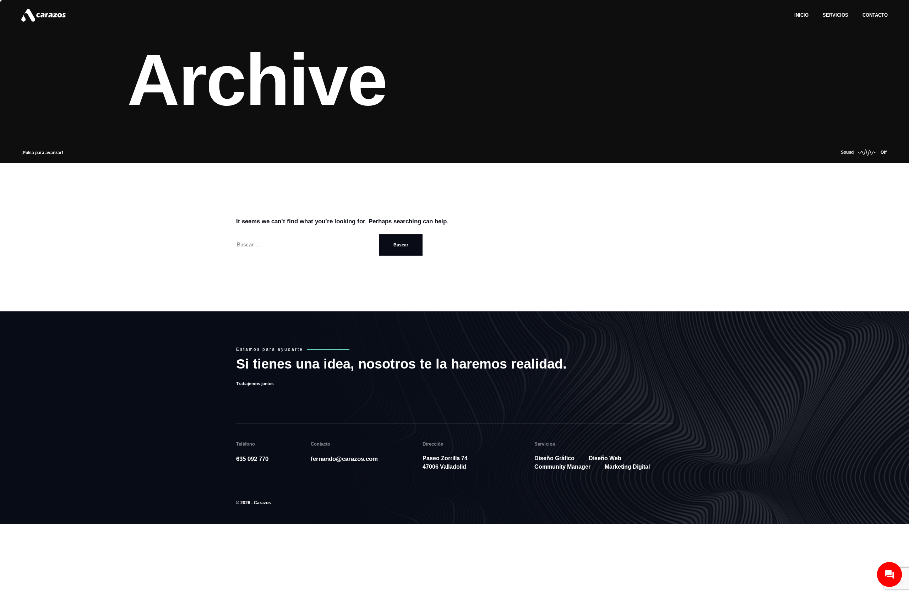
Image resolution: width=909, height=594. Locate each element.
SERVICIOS (835, 15)
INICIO (801, 15)
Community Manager (562, 470)
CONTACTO (875, 15)
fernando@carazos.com (344, 462)
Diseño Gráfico (554, 461)
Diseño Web (605, 461)
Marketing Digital (627, 470)
